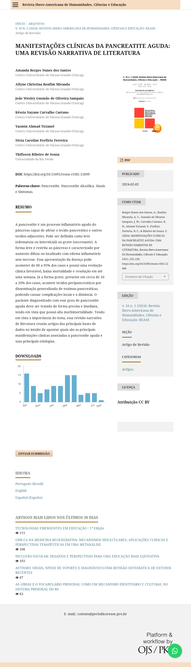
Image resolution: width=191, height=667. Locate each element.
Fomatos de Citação (139, 277)
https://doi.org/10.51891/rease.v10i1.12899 (57, 174)
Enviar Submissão (34, 453)
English (21, 490)
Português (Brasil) (29, 484)
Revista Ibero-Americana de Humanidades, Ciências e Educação (74, 4)
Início (20, 23)
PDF (127, 160)
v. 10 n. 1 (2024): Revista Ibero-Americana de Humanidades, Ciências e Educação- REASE (85, 28)
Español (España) (28, 497)
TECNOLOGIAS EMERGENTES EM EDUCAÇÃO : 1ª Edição (59, 528)
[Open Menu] (15, 4)
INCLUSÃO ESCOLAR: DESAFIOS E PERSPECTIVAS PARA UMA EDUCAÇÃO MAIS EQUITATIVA (87, 556)
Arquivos (36, 23)
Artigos (127, 369)
